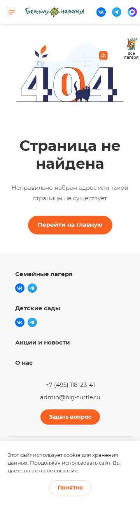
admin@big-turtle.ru (70, 397)
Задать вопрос (70, 416)
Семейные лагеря (43, 274)
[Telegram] (116, 12)
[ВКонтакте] (101, 12)
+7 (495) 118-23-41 (70, 384)
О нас (24, 362)
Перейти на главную (70, 224)
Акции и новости (42, 342)
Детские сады (37, 308)
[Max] (132, 12)
